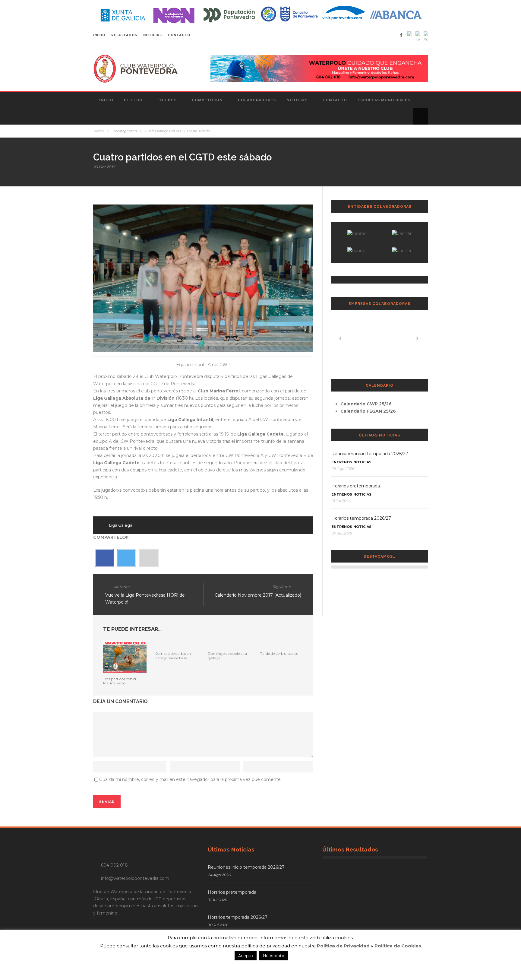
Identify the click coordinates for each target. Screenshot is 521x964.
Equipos (167, 100)
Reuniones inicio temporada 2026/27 (369, 453)
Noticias (297, 100)
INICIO (99, 35)
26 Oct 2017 (104, 166)
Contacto (335, 100)
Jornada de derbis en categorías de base (173, 655)
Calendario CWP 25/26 (366, 404)
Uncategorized (124, 131)
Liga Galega (120, 525)
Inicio (106, 100)
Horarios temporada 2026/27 (361, 518)
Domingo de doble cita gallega (227, 655)
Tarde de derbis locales (279, 653)
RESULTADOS (124, 35)
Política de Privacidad (343, 946)
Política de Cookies (397, 946)
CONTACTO (179, 35)
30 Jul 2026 (341, 533)
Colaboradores (257, 100)
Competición (207, 100)
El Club (133, 100)
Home (98, 131)
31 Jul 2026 (340, 501)
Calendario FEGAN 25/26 (368, 411)
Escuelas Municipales (384, 100)
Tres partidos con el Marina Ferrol (119, 681)
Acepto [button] (245, 955)
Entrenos (341, 462)
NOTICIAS (152, 35)
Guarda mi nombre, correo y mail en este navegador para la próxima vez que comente (190, 779)
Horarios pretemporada (355, 486)
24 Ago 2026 (342, 468)
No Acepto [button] (273, 955)
